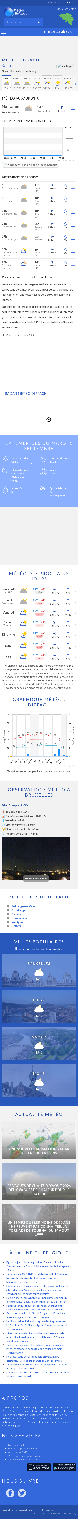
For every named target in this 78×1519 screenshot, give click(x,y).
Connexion (53, 2)
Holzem (16, 926)
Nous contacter (17, 1444)
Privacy (72, 1513)
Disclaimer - (40, 1513)
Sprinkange (18, 910)
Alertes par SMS (17, 1452)
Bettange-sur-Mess (24, 906)
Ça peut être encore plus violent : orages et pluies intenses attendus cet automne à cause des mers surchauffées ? (34, 1348)
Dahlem (16, 914)
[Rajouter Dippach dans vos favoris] (4, 65)
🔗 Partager (65, 66)
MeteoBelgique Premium (22, 1448)
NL (74, 2)
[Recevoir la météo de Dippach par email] (9, 66)
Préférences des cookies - (57, 1513)
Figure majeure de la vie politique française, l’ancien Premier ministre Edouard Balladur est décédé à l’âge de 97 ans (37, 1266)
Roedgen (17, 922)
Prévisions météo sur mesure (25, 1455)
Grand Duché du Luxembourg (19, 71)
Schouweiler (19, 918)
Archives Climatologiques (23, 1459)
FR (68, 2)
